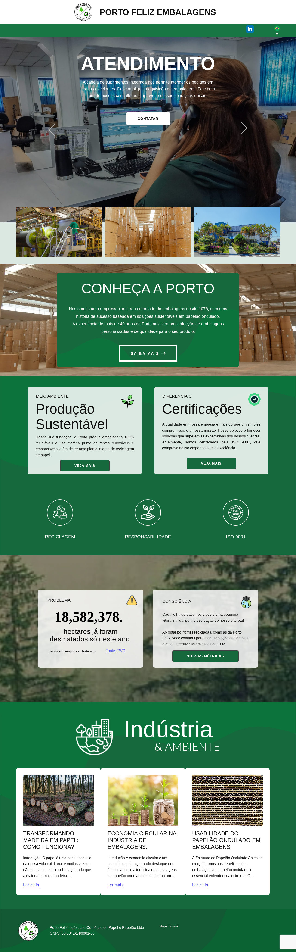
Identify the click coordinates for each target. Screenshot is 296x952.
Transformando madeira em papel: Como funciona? (51, 840)
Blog (277, 934)
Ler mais (31, 885)
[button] (51, 129)
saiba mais (146, 354)
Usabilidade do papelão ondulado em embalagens (226, 840)
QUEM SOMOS (147, 119)
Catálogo (143, 29)
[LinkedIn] (250, 29)
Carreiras (172, 29)
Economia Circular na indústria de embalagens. (142, 840)
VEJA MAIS (84, 466)
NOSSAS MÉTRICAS (205, 656)
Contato (196, 29)
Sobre (118, 29)
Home (98, 29)
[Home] (83, 12)
